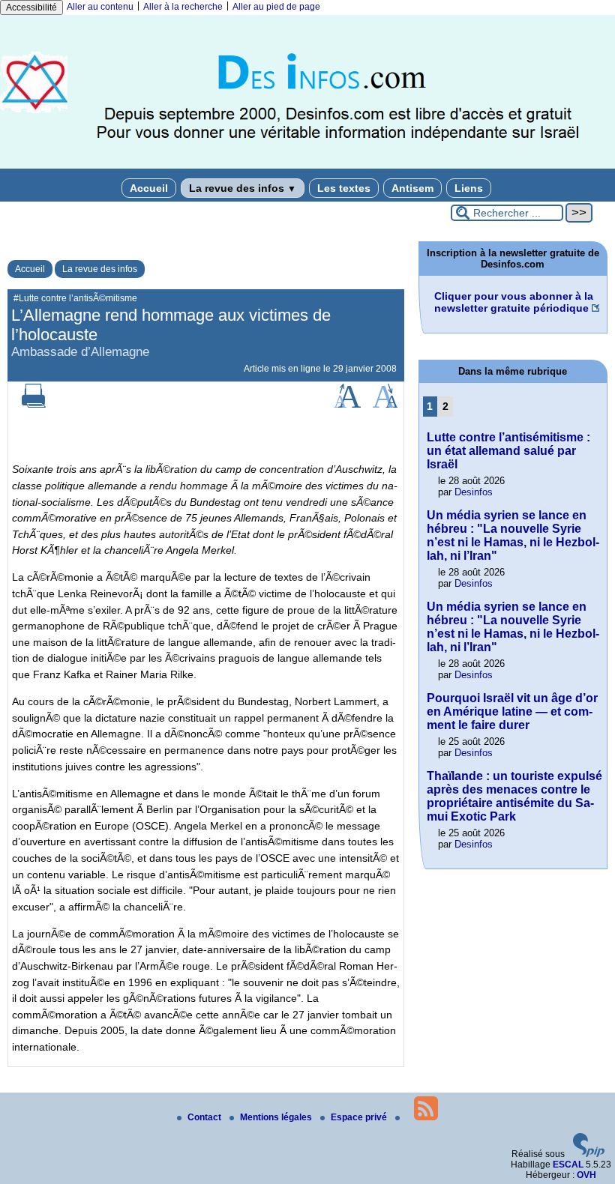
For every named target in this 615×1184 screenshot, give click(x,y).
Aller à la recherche (183, 6)
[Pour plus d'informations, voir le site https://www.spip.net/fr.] (588, 1154)
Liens (468, 188)
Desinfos (473, 492)
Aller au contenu (100, 6)
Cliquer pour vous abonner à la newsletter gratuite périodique (513, 302)
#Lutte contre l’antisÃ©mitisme (75, 298)
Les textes (343, 188)
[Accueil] (307, 165)
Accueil (149, 188)
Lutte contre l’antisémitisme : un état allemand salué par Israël (508, 451)
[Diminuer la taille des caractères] (385, 404)
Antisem (413, 188)
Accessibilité (31, 7)
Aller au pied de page (276, 6)
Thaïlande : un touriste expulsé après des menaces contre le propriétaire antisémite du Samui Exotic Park (514, 796)
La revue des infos (242, 188)
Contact (206, 1117)
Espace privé (360, 1117)
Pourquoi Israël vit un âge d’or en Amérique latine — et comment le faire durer (512, 711)
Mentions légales (277, 1117)
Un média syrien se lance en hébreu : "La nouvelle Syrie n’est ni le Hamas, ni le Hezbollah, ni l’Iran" (513, 535)
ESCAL (568, 1164)
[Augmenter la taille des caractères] (347, 404)
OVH (586, 1175)
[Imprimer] (34, 404)
